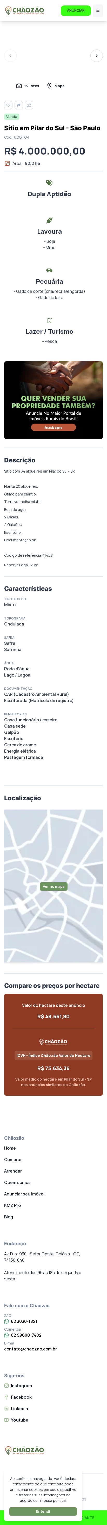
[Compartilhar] (19, 105)
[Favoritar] (8, 105)
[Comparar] (29, 105)
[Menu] (98, 10)
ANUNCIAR (76, 10)
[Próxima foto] (96, 55)
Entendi (43, 1511)
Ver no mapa (53, 886)
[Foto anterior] (10, 55)
